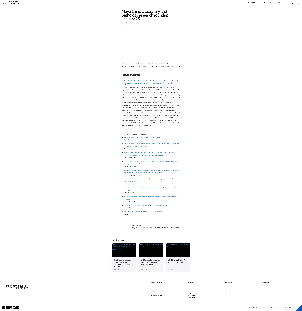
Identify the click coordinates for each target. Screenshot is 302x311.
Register (272, 2)
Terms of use (191, 295)
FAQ (189, 285)
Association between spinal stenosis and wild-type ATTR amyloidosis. (144, 211)
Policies (190, 287)
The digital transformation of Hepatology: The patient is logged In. (143, 137)
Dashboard (228, 291)
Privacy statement (192, 297)
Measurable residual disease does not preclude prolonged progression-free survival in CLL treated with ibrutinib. (150, 82)
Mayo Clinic (154, 285)
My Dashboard (282, 2)
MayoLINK (263, 2)
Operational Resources (157, 295)
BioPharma (154, 289)
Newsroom (154, 293)
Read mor (124, 129)
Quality (190, 289)
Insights (190, 293)
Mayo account (229, 285)
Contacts (265, 285)
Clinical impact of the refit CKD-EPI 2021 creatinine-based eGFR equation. (145, 205)
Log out (227, 293)
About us (153, 287)
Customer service (267, 287)
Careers (190, 291)
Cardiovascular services (157, 291)
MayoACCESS (252, 2)
